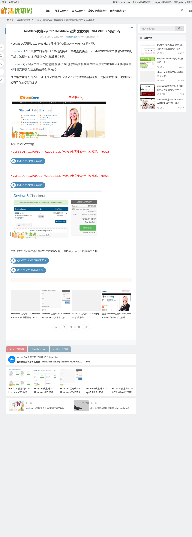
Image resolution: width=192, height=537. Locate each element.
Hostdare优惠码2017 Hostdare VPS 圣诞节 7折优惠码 (45, 392)
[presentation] (116, 374)
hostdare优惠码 (23, 20)
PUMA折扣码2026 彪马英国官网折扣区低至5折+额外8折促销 (170, 49)
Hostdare (16, 51)
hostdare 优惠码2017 (17, 349)
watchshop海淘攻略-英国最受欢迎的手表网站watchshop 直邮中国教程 (170, 90)
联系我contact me (121, 2)
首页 (12, 20)
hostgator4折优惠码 (162, 2)
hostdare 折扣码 (60, 349)
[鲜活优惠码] (16, 10)
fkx (25, 357)
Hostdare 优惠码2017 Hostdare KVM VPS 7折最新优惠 (71, 392)
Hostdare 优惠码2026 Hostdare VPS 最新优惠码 (19, 392)
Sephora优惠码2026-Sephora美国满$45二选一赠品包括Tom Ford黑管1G (170, 103)
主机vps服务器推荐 (141, 2)
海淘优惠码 (118, 10)
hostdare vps (38, 349)
